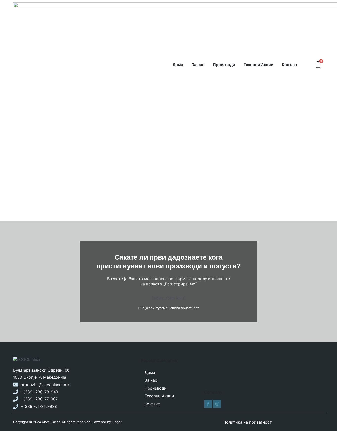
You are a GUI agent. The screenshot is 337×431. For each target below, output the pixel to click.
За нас (198, 65)
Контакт (290, 65)
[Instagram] (217, 404)
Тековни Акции (258, 65)
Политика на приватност (247, 422)
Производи (224, 65)
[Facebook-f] (208, 404)
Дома (178, 65)
